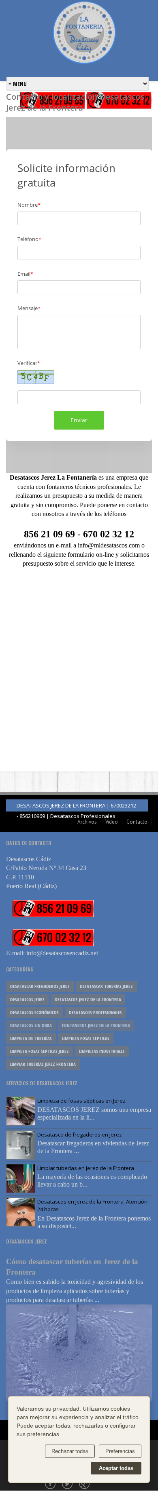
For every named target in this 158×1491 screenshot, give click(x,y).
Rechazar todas (69, 1451)
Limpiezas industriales (102, 1051)
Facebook (51, 1484)
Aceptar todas (116, 1468)
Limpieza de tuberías (31, 1038)
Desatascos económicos (34, 1012)
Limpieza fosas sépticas (85, 1038)
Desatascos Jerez (27, 999)
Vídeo (111, 821)
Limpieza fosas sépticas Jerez (39, 1051)
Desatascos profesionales (95, 1012)
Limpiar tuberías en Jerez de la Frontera (85, 1168)
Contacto (136, 821)
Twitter (68, 1484)
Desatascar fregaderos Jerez (40, 986)
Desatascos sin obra (31, 1025)
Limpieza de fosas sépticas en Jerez (81, 1100)
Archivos (87, 821)
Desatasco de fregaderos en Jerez (79, 1134)
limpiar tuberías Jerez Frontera (43, 1064)
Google (85, 1484)
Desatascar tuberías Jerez (106, 986)
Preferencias (120, 1451)
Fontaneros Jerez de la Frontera (96, 1025)
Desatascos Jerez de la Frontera (88, 999)
